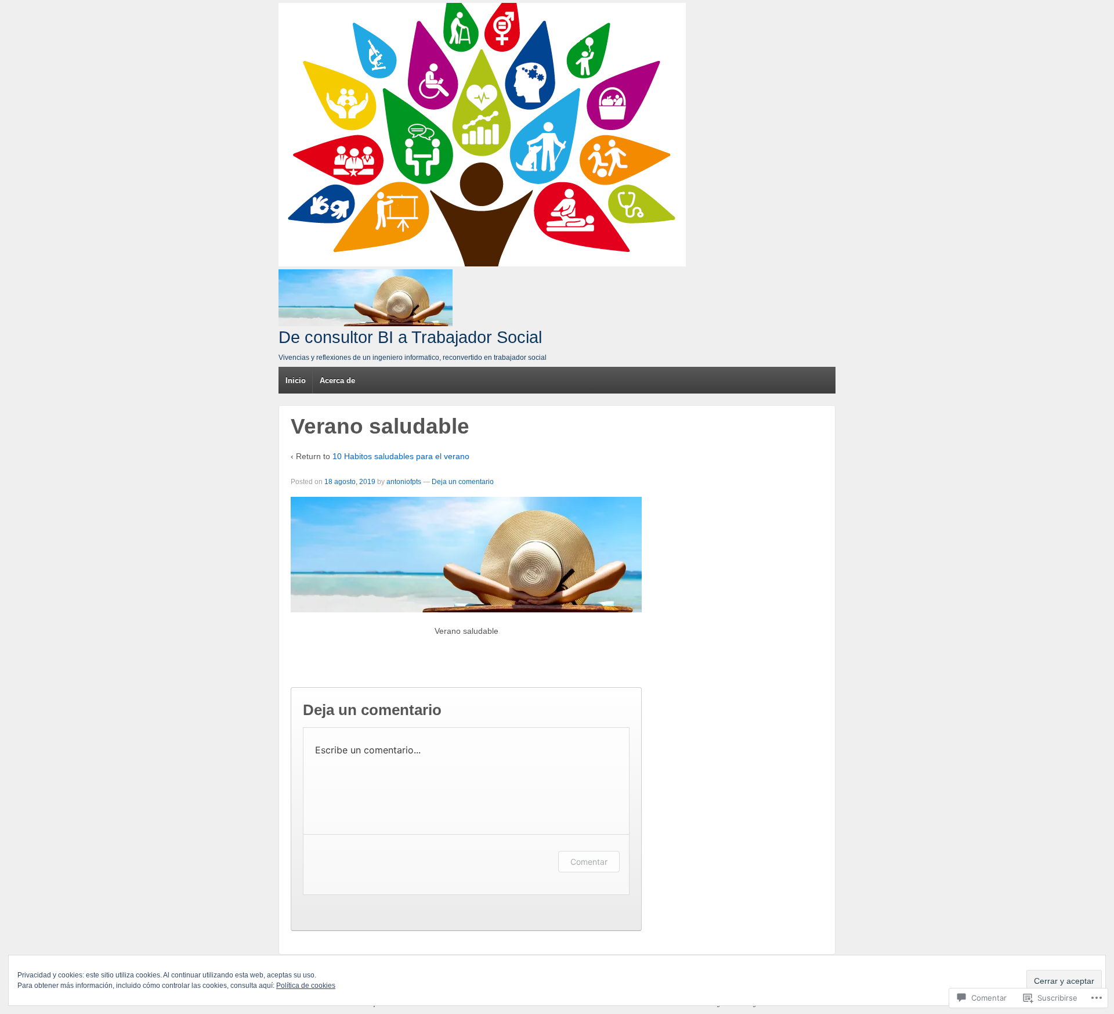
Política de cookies (305, 985)
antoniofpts (403, 482)
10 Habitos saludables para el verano (400, 456)
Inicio (295, 380)
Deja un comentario (463, 482)
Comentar (588, 862)
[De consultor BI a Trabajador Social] (482, 134)
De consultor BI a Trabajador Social (410, 337)
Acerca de (337, 380)
